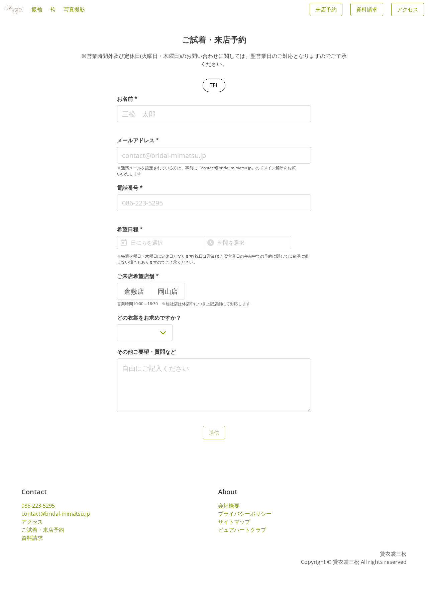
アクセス (407, 9)
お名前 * (127, 98)
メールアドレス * (138, 140)
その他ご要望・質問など (146, 351)
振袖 (36, 9)
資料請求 (367, 9)
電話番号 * (130, 187)
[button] (160, 242)
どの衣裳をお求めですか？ (149, 317)
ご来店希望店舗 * (138, 276)
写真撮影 (74, 9)
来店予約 (326, 9)
